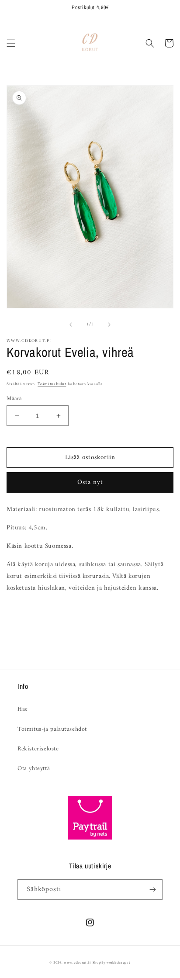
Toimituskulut (52, 384)
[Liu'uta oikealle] (109, 324)
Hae (22, 709)
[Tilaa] (152, 889)
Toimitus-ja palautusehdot (52, 729)
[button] (11, 43)
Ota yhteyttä (33, 768)
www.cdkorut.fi (77, 963)
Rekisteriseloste (38, 748)
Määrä (14, 398)
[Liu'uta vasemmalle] (70, 324)
